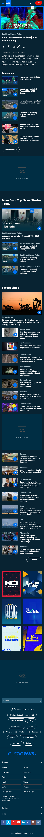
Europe (4, 767)
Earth (4, 777)
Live (38, 3)
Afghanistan (25, 533)
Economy (23, 546)
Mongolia (23, 467)
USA (21, 519)
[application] (22, 18)
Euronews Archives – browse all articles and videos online (10, 799)
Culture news (25, 354)
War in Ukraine (17, 721)
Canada (23, 454)
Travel (25, 782)
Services (5, 808)
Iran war (16, 743)
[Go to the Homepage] (8, 3)
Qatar (22, 506)
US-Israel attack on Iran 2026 (22, 715)
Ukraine (9, 732)
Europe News (7, 317)
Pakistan (23, 392)
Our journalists (28, 792)
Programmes (7, 792)
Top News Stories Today (12, 233)
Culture (22, 732)
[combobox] (22, 700)
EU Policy (27, 772)
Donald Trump (16, 726)
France (35, 732)
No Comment (25, 343)
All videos (33, 559)
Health (4, 782)
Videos (26, 787)
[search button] (39, 700)
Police (28, 743)
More (4, 814)
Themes (5, 762)
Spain (31, 726)
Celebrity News (28, 738)
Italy (31, 721)
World (25, 767)
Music (12, 738)
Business (5, 772)
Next (25, 777)
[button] (11, 149)
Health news (25, 329)
